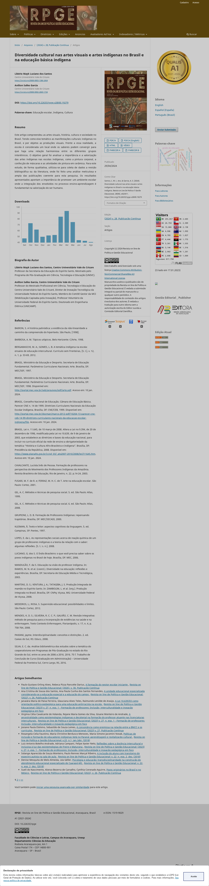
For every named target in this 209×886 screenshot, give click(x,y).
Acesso (196, 2)
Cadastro (184, 2)
